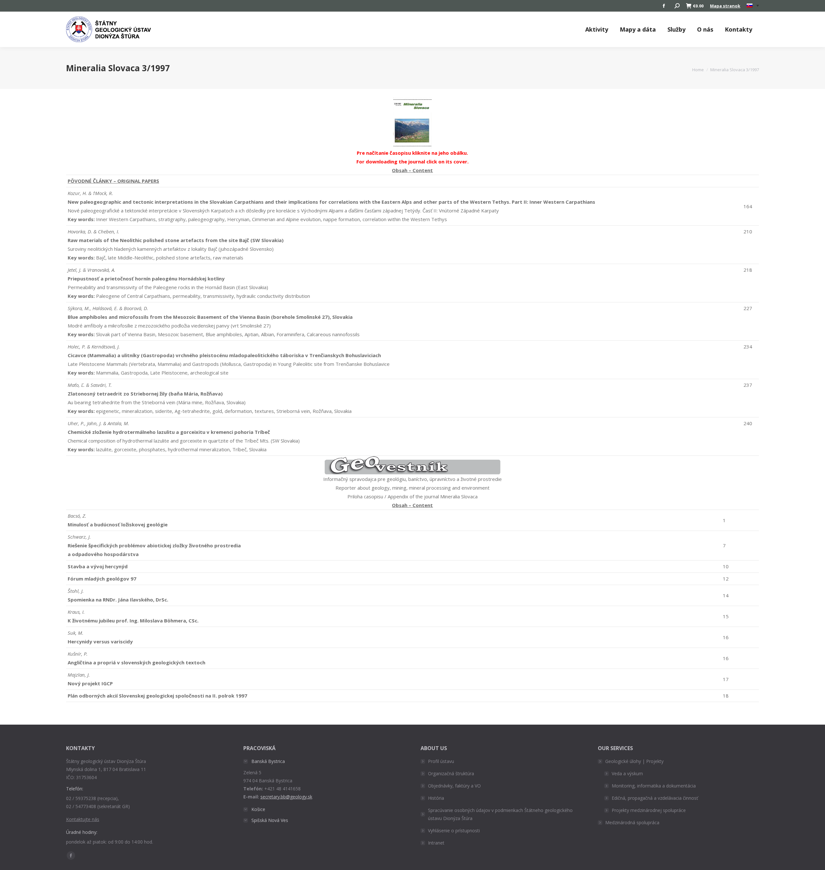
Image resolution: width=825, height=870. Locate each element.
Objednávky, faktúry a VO (454, 786)
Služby (676, 29)
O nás (705, 29)
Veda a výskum (627, 773)
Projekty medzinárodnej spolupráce (649, 810)
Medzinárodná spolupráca (632, 822)
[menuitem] (753, 6)
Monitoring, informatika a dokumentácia (654, 786)
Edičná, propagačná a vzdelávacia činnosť (655, 798)
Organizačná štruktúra (451, 773)
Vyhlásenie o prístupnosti (454, 830)
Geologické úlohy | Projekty (634, 761)
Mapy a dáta (638, 29)
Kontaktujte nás (82, 819)
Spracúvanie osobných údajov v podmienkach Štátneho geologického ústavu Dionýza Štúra (500, 814)
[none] (753, 6)
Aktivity (596, 29)
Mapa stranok (725, 6)
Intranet (436, 843)
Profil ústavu (441, 761)
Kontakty (738, 29)
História (436, 798)
